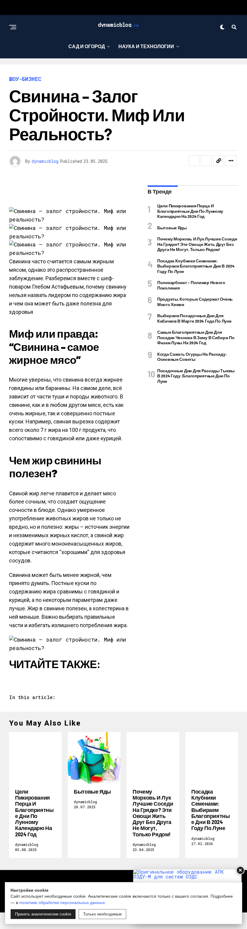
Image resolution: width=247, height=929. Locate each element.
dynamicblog (45, 161)
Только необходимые (102, 914)
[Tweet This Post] (206, 160)
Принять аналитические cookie (43, 914)
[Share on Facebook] (194, 160)
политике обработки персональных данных (62, 902)
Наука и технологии (146, 46)
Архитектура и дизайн (121, 71)
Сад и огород (86, 46)
